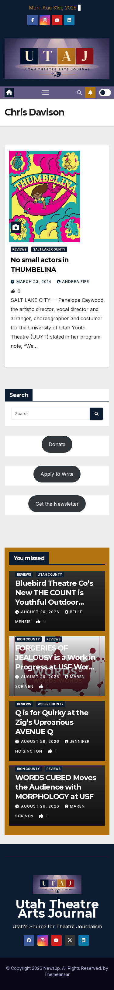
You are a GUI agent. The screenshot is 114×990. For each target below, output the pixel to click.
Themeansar (57, 974)
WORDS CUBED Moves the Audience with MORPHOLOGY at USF (55, 787)
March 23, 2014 (34, 281)
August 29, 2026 (40, 676)
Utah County (50, 574)
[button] (79, 93)
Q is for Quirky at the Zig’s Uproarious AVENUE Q (51, 722)
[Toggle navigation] (45, 92)
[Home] (9, 92)
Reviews (19, 249)
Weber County (51, 704)
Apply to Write (57, 474)
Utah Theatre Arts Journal (57, 909)
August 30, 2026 (40, 612)
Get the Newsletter (57, 504)
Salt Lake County (49, 249)
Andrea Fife (75, 281)
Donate (57, 444)
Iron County (28, 639)
